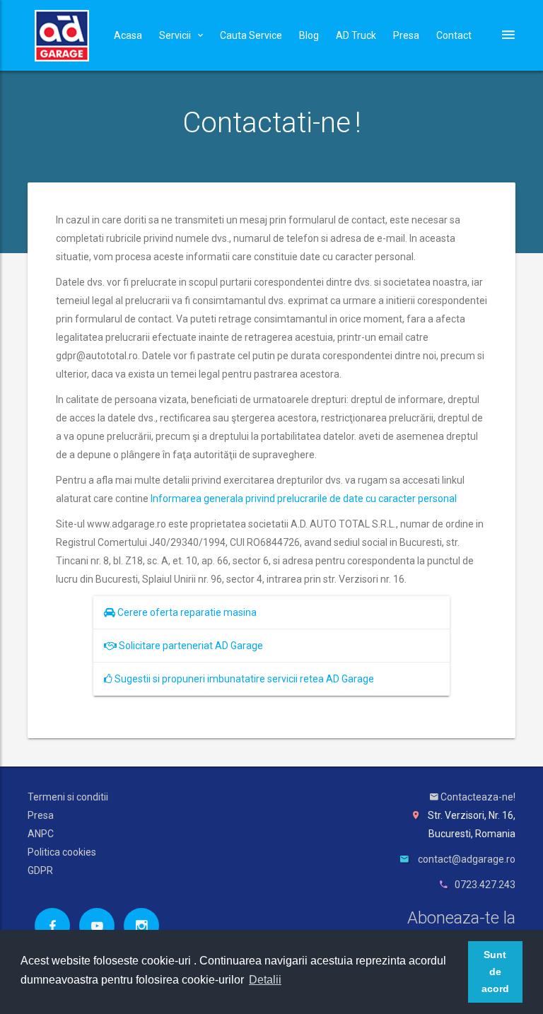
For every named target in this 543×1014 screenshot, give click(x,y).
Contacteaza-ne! (476, 797)
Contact (454, 35)
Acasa (128, 35)
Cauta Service (251, 35)
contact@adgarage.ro (466, 859)
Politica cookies (62, 852)
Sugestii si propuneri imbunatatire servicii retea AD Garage (243, 678)
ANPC (41, 833)
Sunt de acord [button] (495, 971)
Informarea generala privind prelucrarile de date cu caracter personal (304, 498)
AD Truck (356, 35)
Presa (406, 35)
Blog (309, 35)
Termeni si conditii (68, 797)
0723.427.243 (485, 884)
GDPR (40, 870)
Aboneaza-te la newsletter (461, 928)
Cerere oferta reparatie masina (186, 612)
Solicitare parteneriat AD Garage (190, 645)
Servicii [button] (175, 35)
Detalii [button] (265, 980)
